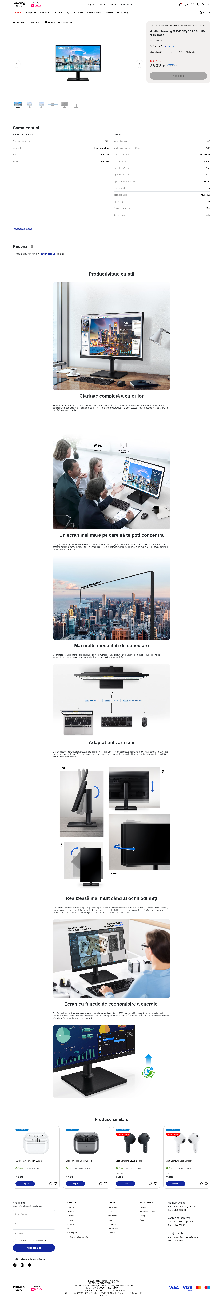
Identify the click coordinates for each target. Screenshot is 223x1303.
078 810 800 (180, 1210)
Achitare (70, 1216)
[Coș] (202, 4)
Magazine (92, 4)
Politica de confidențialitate (77, 1237)
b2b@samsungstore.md (184, 1221)
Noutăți (142, 1216)
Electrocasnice (94, 12)
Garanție (70, 1228)
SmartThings (123, 12)
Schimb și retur (72, 1233)
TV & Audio (78, 12)
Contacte (70, 1224)
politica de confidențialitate (34, 1240)
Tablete (58, 12)
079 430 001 (180, 1240)
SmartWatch (45, 12)
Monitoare (162, 25)
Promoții (17, 12)
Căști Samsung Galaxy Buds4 (129, 1161)
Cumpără (25, 1183)
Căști (68, 12)
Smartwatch (112, 1216)
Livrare (102, 4)
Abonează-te (34, 1247)
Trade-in (112, 4)
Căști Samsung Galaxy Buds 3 (28, 1161)
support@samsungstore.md (186, 1237)
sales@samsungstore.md (185, 1206)
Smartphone (30, 12)
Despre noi (71, 1211)
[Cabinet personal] (197, 4)
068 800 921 (180, 1225)
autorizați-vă (48, 253)
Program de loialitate (147, 1211)
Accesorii (109, 12)
